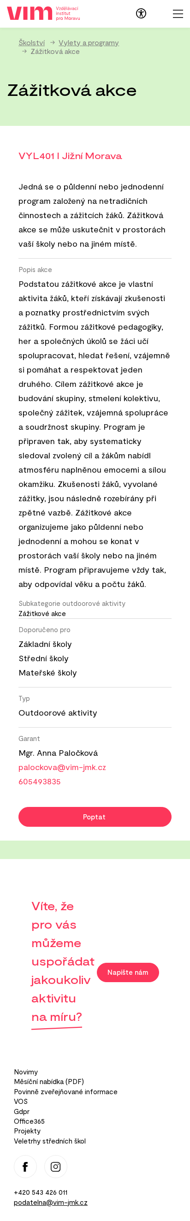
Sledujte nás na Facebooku (25, 1166)
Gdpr (22, 1111)
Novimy (26, 1071)
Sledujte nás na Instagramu (55, 1166)
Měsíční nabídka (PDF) (49, 1081)
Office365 (29, 1121)
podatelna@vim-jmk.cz (51, 1202)
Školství (31, 42)
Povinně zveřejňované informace (66, 1091)
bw (141, 13)
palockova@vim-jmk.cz (62, 767)
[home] (43, 13)
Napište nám (127, 972)
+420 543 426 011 (40, 1192)
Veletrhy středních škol (50, 1141)
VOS (21, 1101)
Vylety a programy (89, 42)
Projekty (27, 1130)
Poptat (94, 816)
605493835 (39, 781)
